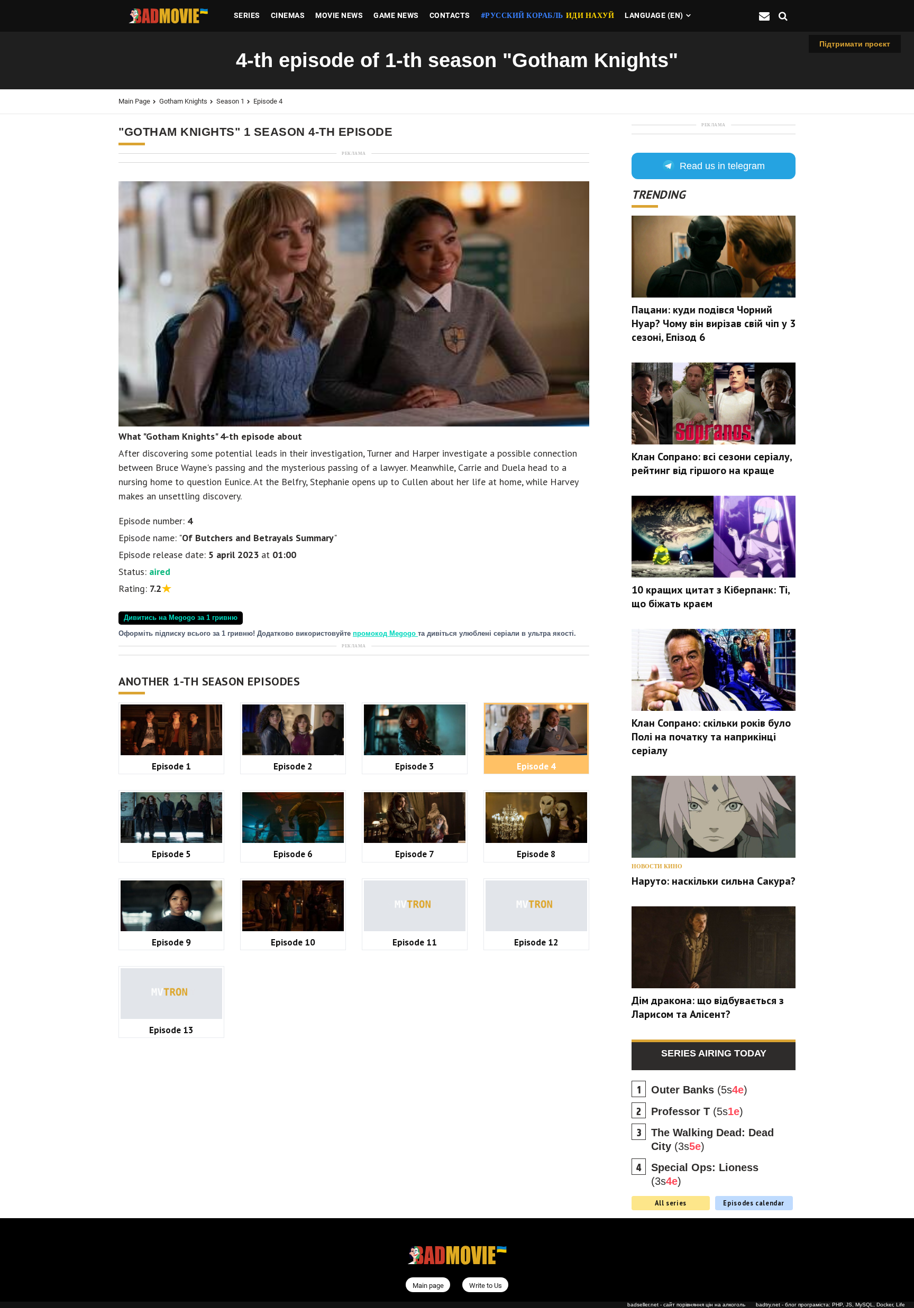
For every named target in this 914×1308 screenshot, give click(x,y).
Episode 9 (171, 942)
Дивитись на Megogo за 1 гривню (180, 617)
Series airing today (713, 1053)
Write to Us (485, 1286)
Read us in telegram (722, 166)
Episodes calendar (753, 1203)
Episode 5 (171, 854)
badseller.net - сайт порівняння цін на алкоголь (686, 1304)
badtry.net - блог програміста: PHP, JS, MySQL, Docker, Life (830, 1304)
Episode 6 (293, 854)
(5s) (699, 1090)
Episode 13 (171, 1030)
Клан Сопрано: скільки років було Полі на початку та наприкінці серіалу (711, 736)
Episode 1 (171, 766)
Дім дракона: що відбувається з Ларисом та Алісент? (708, 1007)
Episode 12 (536, 942)
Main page (134, 101)
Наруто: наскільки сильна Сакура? (714, 881)
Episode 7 (414, 854)
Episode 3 (414, 766)
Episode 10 (293, 942)
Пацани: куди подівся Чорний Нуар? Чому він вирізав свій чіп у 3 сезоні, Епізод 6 (714, 323)
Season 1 (230, 101)
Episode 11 (414, 942)
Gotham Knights (183, 101)
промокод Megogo (385, 633)
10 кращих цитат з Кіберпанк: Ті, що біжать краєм (711, 596)
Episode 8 (536, 854)
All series (671, 1203)
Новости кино (657, 866)
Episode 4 (267, 101)
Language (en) (654, 15)
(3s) (712, 1139)
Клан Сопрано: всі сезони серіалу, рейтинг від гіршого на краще (712, 463)
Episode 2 (293, 766)
